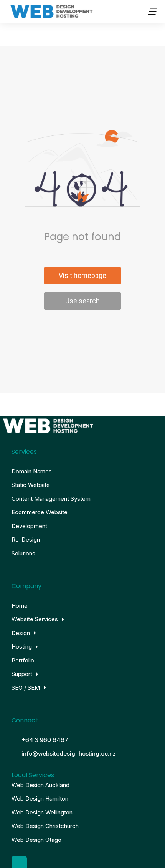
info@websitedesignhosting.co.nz (68, 753)
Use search (82, 301)
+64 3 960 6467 (44, 740)
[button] (151, 11)
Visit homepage (82, 275)
